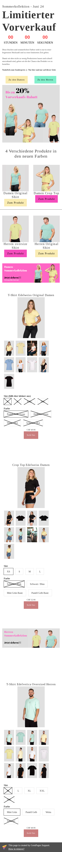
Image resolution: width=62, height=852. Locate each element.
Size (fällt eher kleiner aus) (17, 396)
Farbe (7, 408)
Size (6, 566)
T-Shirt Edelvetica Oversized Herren (31, 684)
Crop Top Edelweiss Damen (31, 464)
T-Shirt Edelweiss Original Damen (31, 295)
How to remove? (16, 849)
